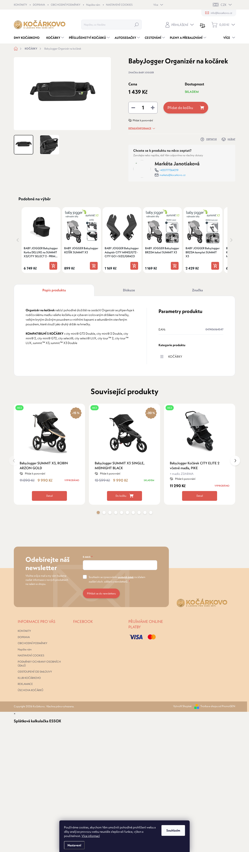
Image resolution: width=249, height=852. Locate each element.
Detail (49, 495)
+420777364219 (169, 170)
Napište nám (93, 4)
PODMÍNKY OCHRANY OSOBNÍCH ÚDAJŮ (39, 663)
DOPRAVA (39, 4)
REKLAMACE (25, 684)
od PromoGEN (226, 706)
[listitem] (41, 240)
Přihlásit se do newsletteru (101, 593)
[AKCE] (199, 432)
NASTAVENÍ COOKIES (119, 4)
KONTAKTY (20, 4)
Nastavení (74, 845)
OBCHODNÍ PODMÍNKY (65, 4)
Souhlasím (173, 830)
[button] (18, 240)
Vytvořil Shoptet (182, 706)
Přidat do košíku (180, 107)
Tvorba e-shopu (209, 706)
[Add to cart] (53, 266)
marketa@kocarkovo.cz (173, 175)
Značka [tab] (197, 290)
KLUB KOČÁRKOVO (29, 678)
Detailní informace (139, 128)
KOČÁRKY (175, 356)
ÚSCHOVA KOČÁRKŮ (30, 690)
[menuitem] (28, 37)
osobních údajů (126, 577)
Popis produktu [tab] (54, 290)
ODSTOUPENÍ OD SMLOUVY (35, 671)
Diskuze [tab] (129, 290)
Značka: (141, 72)
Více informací (91, 836)
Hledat (136, 24)
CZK (223, 5)
